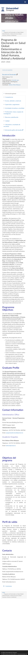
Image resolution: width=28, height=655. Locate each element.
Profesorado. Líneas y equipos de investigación (13, 112)
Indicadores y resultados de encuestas (12, 125)
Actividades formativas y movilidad (14, 108)
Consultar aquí (15, 80)
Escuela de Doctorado (9, 74)
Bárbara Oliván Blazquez (15, 84)
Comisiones (8, 586)
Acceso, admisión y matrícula (12, 101)
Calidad (6, 121)
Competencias (8, 97)
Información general (10, 93)
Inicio (3, 30)
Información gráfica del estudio (13, 130)
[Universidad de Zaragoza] (9, 9)
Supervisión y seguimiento (11, 104)
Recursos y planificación (11, 117)
